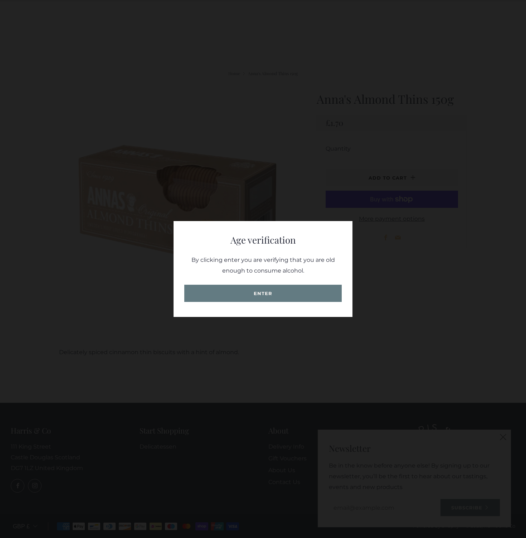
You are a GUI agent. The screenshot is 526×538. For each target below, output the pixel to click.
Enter (263, 293)
